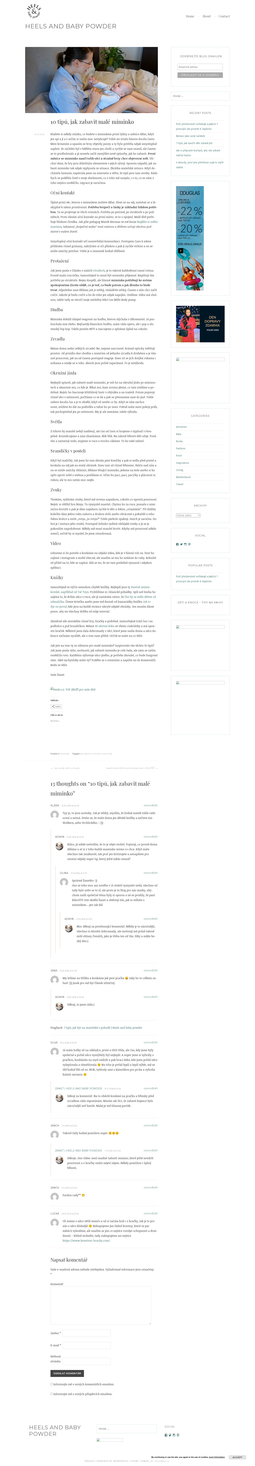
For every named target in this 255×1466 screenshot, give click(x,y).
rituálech (99, 270)
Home (190, 16)
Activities (64, 753)
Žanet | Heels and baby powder (78, 1088)
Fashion (180, 448)
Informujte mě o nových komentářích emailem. (83, 1384)
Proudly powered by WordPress (106, 1461)
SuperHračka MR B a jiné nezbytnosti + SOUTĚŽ (130, 768)
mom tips (107, 753)
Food (179, 455)
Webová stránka (55, 1359)
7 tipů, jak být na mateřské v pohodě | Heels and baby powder (103, 1028)
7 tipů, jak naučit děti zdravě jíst (194, 143)
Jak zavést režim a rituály (67, 768)
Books (179, 441)
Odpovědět (151, 805)
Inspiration (182, 462)
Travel (179, 484)
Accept (237, 1457)
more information (217, 1457)
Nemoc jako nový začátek (190, 136)
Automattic (162, 1461)
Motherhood (183, 477)
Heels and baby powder (71, 26)
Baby (178, 434)
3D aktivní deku (104, 626)
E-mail (55, 1345)
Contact (224, 16)
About (206, 16)
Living (179, 470)
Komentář (56, 1284)
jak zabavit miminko (90, 753)
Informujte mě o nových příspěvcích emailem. (82, 1394)
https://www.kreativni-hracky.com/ (86, 1240)
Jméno (55, 1333)
